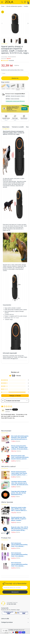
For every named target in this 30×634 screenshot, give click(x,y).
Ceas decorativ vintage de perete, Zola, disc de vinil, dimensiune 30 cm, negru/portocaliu (18, 493)
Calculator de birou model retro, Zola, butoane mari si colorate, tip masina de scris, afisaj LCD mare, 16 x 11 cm (19, 483)
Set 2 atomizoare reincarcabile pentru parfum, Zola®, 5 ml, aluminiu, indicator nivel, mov (19, 554)
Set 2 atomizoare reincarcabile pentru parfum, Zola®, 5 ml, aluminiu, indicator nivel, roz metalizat (19, 564)
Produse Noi (6, 538)
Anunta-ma (15, 78)
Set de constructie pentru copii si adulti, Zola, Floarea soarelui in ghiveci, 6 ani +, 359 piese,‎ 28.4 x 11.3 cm (19, 473)
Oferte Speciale (7, 502)
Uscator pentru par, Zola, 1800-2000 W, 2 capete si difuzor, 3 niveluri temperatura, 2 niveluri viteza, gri (20, 519)
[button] (4, 60)
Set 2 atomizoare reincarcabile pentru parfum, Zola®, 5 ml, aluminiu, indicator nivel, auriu (19, 544)
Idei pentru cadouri (8, 466)
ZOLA (11, 630)
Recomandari (6, 431)
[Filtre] (3, 401)
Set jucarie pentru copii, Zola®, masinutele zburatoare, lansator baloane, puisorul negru (20, 457)
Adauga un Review (15, 395)
